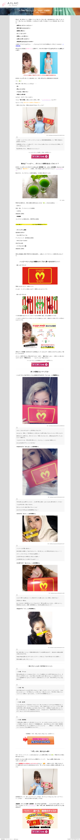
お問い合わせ (16, 839)
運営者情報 (3, 839)
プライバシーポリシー (9, 839)
